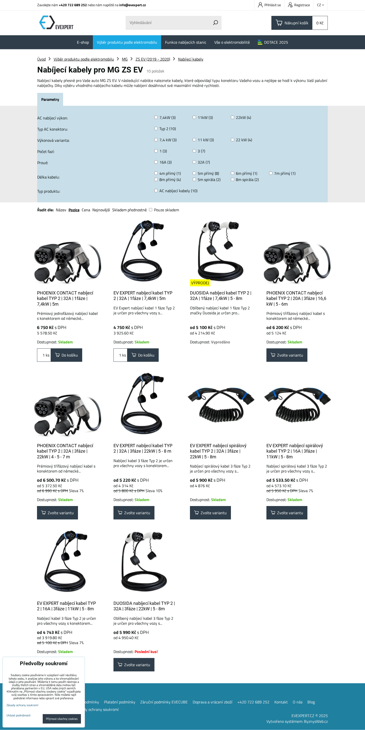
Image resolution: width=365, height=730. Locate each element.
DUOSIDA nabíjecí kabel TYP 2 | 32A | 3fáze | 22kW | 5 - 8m (144, 606)
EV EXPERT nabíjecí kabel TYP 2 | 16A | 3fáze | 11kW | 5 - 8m (66, 606)
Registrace (302, 4)
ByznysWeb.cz (316, 721)
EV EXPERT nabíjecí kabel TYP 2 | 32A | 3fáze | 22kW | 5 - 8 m (142, 448)
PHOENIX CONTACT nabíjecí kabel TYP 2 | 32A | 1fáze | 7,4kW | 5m (65, 298)
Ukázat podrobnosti (18, 715)
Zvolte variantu (289, 355)
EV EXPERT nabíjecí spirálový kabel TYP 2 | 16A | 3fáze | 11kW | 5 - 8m (294, 451)
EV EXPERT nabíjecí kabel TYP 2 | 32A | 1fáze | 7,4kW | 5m (142, 295)
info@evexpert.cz (132, 4)
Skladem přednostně (129, 210)
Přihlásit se (272, 4)
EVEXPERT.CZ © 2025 (310, 716)
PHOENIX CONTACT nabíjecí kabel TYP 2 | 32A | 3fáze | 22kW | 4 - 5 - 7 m (65, 451)
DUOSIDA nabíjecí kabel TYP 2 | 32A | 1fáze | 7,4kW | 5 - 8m (220, 295)
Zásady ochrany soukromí (97, 709)
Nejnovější (101, 210)
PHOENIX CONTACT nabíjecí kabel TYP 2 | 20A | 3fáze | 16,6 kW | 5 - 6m (296, 298)
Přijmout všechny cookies (62, 718)
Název (61, 210)
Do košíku (69, 355)
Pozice (74, 210)
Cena (86, 210)
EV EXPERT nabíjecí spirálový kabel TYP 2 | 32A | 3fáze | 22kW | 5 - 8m (218, 451)
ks (47, 355)
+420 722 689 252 (73, 4)
